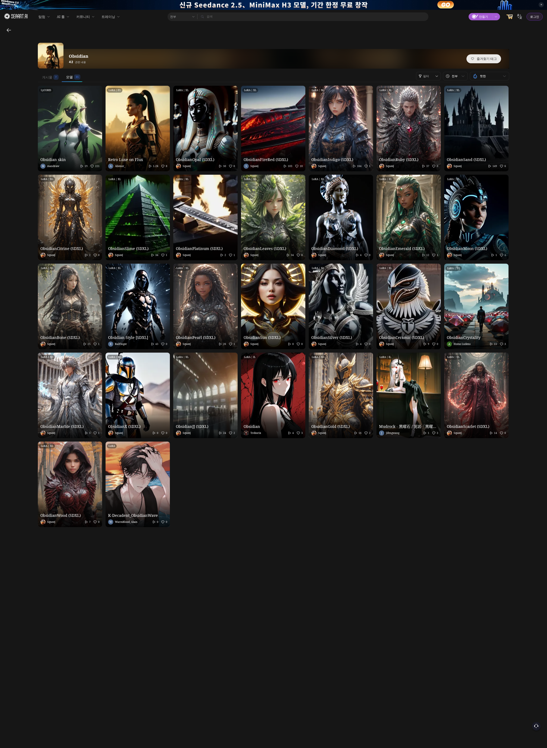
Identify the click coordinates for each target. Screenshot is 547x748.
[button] (455, 76)
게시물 (47, 77)
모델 (69, 77)
